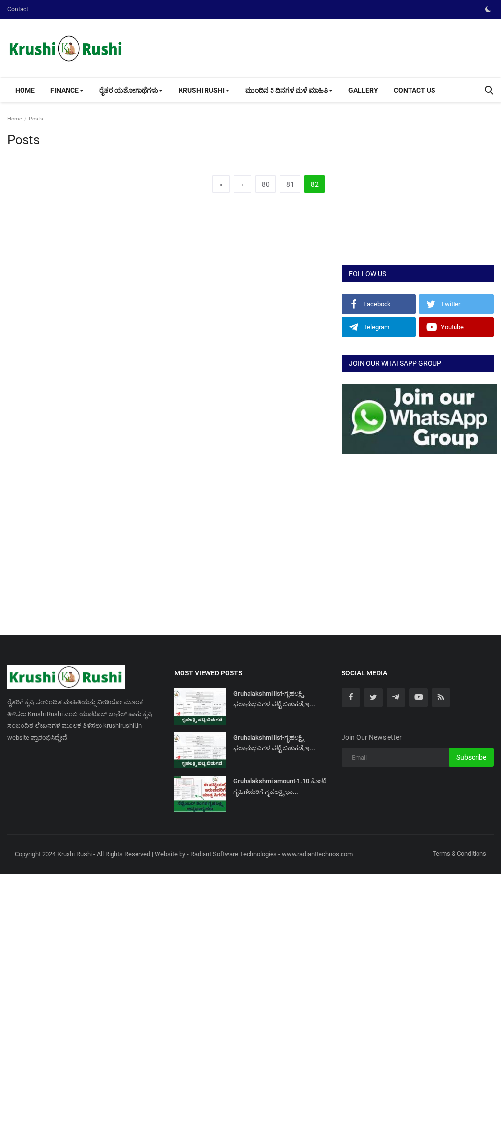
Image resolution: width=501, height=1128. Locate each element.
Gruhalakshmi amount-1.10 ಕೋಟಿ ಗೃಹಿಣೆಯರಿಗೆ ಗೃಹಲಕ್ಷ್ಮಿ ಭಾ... (279, 786)
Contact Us (414, 90)
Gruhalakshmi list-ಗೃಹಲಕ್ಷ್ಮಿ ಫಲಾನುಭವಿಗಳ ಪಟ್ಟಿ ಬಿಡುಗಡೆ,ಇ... (274, 699)
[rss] (441, 697)
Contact (17, 9)
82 (315, 184)
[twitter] (373, 697)
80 (266, 184)
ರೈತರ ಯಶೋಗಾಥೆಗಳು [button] (128, 90)
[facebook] (351, 697)
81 (290, 184)
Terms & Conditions (459, 853)
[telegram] (396, 697)
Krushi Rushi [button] (202, 90)
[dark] (488, 9)
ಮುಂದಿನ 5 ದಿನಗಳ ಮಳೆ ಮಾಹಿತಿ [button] (286, 90)
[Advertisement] (418, 194)
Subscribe (471, 757)
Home (25, 90)
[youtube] (418, 697)
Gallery (363, 90)
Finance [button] (64, 90)
